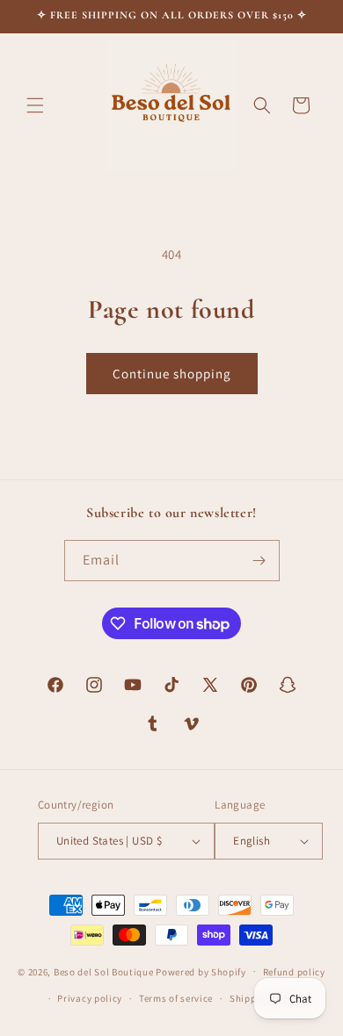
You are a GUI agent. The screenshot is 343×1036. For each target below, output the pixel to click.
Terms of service (176, 998)
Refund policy (294, 972)
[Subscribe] (259, 560)
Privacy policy (89, 998)
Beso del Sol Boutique (104, 971)
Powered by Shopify (201, 971)
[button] (35, 105)
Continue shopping (172, 373)
